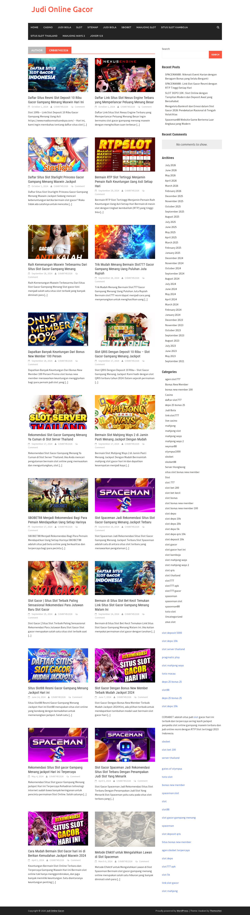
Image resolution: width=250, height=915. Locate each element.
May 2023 (170, 356)
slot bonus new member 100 (181, 508)
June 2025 (171, 227)
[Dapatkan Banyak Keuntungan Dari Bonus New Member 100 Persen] (58, 329)
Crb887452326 (61, 106)
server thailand (170, 757)
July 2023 (170, 345)
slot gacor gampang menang (179, 817)
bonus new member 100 (179, 389)
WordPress (182, 910)
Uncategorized (173, 616)
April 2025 (171, 237)
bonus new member (173, 785)
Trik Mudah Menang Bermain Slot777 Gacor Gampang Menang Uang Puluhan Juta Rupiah (124, 268)
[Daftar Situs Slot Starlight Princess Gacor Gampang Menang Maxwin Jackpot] (58, 154)
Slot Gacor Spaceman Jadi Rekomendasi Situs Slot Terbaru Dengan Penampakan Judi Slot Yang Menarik (122, 771)
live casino (171, 420)
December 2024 (174, 258)
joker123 (96, 35)
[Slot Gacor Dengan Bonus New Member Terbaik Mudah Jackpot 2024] (125, 665)
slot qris (170, 570)
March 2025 (171, 242)
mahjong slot (173, 430)
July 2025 (170, 222)
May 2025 (170, 232)
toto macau (169, 673)
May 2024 (170, 294)
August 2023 (172, 340)
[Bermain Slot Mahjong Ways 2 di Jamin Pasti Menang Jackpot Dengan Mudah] (125, 411)
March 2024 (171, 304)
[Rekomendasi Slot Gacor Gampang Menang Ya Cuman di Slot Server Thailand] (58, 411)
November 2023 (174, 325)
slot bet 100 (169, 749)
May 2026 (170, 175)
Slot (79, 27)
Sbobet (126, 27)
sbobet (169, 456)
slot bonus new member (179, 503)
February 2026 (173, 191)
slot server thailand (173, 649)
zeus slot (170, 622)
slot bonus (171, 498)
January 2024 (172, 314)
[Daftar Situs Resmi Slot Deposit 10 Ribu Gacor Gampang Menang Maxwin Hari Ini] (58, 74)
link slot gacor (170, 882)
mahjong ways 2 (74, 35)
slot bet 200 (172, 487)
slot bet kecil (172, 492)
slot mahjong (170, 891)
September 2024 (174, 273)
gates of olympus (172, 768)
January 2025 (172, 252)
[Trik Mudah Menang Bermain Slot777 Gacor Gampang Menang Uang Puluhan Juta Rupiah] (125, 241)
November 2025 (174, 201)
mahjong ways (173, 436)
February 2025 (173, 247)
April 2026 (171, 180)
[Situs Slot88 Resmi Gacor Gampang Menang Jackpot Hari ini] (58, 665)
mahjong (170, 425)
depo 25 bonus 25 (175, 405)
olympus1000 (173, 451)
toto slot (170, 611)
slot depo (170, 513)
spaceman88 (172, 606)
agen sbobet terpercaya (176, 850)
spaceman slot (173, 601)
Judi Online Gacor (62, 9)
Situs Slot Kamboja (174, 27)
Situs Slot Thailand (44, 35)
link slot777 (172, 415)
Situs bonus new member (176, 842)
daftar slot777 (173, 400)
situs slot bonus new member (182, 472)
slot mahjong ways (176, 560)
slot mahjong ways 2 (177, 565)
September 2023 (174, 335)
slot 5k (166, 874)
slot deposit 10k (174, 539)
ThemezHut (215, 910)
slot (196, 717)
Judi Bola (64, 27)
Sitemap (92, 27)
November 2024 (174, 263)
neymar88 (171, 446)
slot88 (165, 689)
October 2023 (173, 330)
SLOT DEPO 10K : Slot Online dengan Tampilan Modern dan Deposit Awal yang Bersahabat (188, 97)
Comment (80, 106)
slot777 (169, 580)
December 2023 (174, 320)
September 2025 (174, 211)
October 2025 (173, 206)
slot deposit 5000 (172, 632)
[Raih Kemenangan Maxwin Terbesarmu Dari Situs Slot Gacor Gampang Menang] (58, 241)
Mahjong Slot (146, 27)
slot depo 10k (173, 518)
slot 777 (169, 482)
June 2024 (171, 289)
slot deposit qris (171, 834)
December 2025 (174, 196)
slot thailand (172, 575)
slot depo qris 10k (175, 534)
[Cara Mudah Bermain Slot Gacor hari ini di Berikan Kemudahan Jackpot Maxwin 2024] (58, 828)
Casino (48, 27)
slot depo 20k (173, 523)
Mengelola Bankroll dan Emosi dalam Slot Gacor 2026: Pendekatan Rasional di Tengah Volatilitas (190, 110)
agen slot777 (172, 379)
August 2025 (172, 216)
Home (34, 27)
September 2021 (174, 361)
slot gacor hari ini (175, 549)
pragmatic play (171, 657)
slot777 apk (172, 585)
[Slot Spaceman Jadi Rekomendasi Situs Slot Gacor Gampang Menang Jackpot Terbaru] (125, 494)
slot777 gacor (173, 590)
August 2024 (172, 278)
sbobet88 (170, 462)
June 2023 (171, 351)
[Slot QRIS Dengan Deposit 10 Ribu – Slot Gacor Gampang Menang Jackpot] (125, 329)
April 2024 (171, 299)
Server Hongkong (175, 467)
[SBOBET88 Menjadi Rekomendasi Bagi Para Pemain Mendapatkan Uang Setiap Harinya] (58, 494)
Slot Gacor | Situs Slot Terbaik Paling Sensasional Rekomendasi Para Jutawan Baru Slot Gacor (55, 605)
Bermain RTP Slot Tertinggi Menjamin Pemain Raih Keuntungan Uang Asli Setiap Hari (124, 181)
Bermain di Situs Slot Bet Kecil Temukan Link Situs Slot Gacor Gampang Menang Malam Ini (122, 605)
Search (166, 48)
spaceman (171, 596)
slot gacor (171, 544)
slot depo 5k (172, 529)
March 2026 (171, 185)
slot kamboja (173, 554)
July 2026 (170, 165)
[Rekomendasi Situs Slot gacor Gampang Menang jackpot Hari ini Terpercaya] (58, 744)
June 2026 (171, 170)
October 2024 (173, 268)
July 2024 (170, 284)
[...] (85, 124)
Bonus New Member (176, 384)
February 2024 (173, 309)
